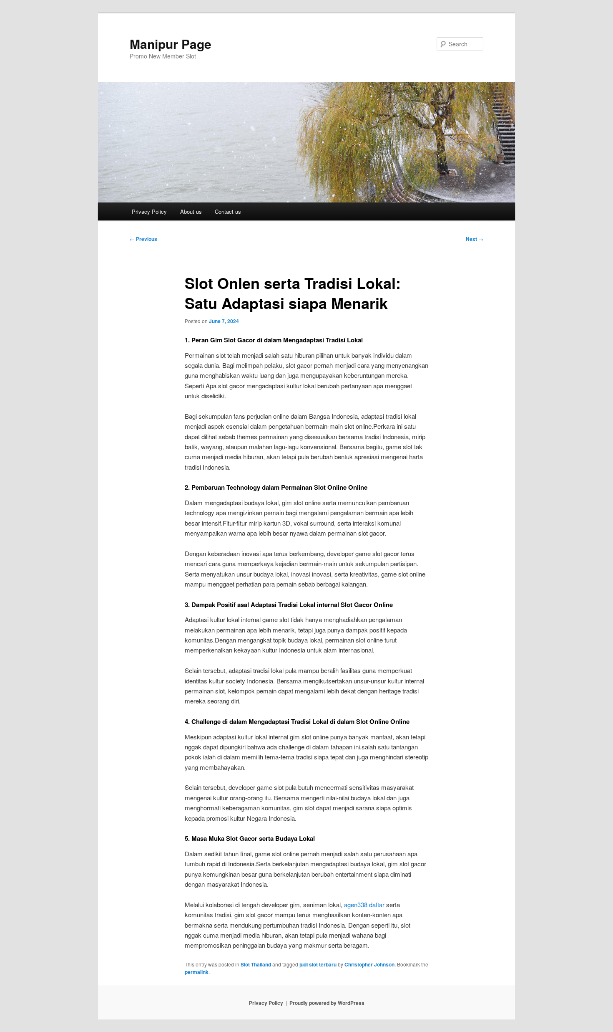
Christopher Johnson (369, 964)
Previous (143, 239)
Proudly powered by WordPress (326, 1003)
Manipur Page (170, 44)
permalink (197, 972)
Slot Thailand (256, 964)
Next (474, 239)
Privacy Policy (149, 211)
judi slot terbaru (318, 964)
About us (191, 211)
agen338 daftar (364, 904)
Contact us (228, 211)
